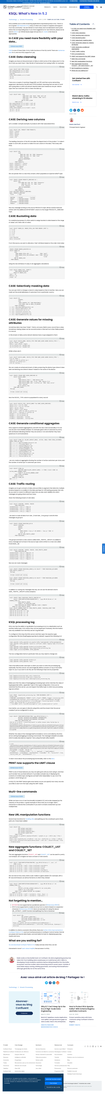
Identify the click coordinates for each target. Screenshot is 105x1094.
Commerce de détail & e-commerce (45, 1051)
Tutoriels (57, 1057)
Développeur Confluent (61, 1051)
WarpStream (6, 1054)
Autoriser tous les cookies (53, 1079)
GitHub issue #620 (16, 46)
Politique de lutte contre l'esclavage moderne (67, 1083)
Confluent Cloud (7, 1049)
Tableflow (5, 1068)
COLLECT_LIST (32, 854)
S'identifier (74, 1)
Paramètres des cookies (84, 1083)
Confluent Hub (7, 1071)
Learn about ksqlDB (28, 948)
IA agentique (18, 1060)
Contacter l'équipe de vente (89, 1)
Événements (58, 1068)
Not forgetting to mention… (80, 68)
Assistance (57, 1060)
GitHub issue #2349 (26, 909)
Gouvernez (6, 1065)
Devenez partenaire (72, 1068)
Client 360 (17, 1068)
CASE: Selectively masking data (82, 40)
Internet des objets (19, 1071)
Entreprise (70, 1049)
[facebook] (74, 110)
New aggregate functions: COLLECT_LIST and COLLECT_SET (82, 65)
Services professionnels (61, 1065)
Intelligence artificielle (20, 1057)
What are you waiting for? (80, 71)
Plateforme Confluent (8, 1051)
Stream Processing (26, 19)
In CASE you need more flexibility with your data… (83, 29)
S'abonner (24, 1013)
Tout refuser (53, 1083)
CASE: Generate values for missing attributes (83, 43)
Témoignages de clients (21, 1049)
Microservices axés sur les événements (25, 1062)
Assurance (38, 1062)
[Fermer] (61, 1075)
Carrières (69, 1054)
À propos (70, 1045)
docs (52, 759)
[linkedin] (78, 110)
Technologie (39, 1065)
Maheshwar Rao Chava (49, 1027)
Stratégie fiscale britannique (74, 1074)
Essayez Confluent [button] (87, 7)
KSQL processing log (78, 54)
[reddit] (82, 110)
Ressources (58, 1045)
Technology (13, 19)
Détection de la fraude (20, 1065)
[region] (33, 1082)
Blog (68, 1060)
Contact (69, 1051)
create (45, 32)
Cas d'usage (18, 1045)
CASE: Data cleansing (78, 33)
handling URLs (30, 819)
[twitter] (70, 110)
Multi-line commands (78, 59)
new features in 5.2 (23, 26)
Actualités (69, 1062)
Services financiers (40, 1049)
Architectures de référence (22, 1051)
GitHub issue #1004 (52, 905)
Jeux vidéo (38, 1068)
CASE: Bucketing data (78, 38)
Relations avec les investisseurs (75, 1057)
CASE (10, 50)
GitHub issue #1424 (17, 796)
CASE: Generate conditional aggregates (80, 48)
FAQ (68, 1065)
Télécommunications (41, 1057)
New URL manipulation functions (82, 61)
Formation (57, 1062)
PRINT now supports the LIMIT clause (83, 56)
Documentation (58, 1054)
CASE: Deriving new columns (81, 35)
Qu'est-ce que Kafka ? (60, 1049)
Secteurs (38, 1045)
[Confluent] (12, 7)
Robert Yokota (74, 1025)
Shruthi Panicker (47, 1025)
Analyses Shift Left (19, 1054)
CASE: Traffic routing (78, 51)
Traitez (5, 1062)
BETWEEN (15, 905)
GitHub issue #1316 (16, 768)
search (16, 32)
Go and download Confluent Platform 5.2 (22, 945)
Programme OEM (59, 1071)
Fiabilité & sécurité (72, 1071)
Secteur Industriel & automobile (44, 1054)
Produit (5, 1045)
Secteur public (39, 1060)
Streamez (5, 1057)
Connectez (6, 1060)
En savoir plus (45, 3)
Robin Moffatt (74, 124)
